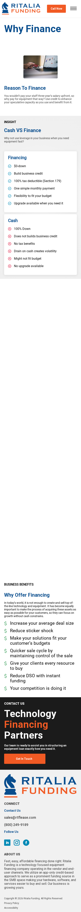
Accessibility (11, 908)
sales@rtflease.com (20, 817)
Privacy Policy (11, 903)
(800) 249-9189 (16, 825)
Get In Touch (24, 758)
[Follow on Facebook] (26, 842)
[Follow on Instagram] (17, 843)
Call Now (56, 8)
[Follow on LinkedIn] (7, 842)
